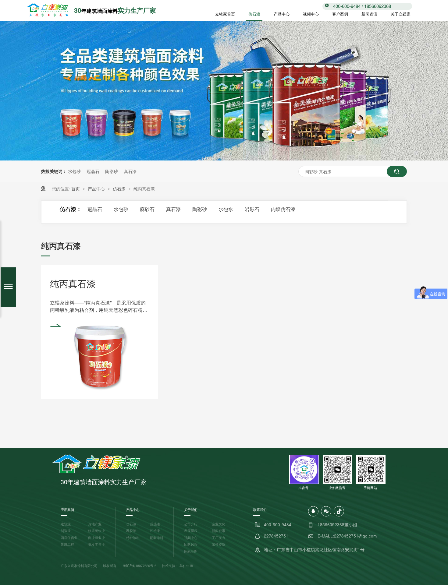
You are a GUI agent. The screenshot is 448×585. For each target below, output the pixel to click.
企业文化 (218, 523)
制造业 (66, 530)
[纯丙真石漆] (99, 355)
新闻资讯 (369, 14)
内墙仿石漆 (283, 209)
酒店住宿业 (69, 537)
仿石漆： (71, 209)
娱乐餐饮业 (96, 530)
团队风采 (190, 544)
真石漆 (130, 171)
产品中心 (282, 14)
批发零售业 (96, 544)
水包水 (226, 209)
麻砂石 (147, 209)
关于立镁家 (401, 14)
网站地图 (190, 551)
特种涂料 (133, 537)
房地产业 (94, 523)
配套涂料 (156, 537)
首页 (76, 188)
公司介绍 (190, 523)
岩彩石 (252, 209)
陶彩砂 (111, 171)
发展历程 (190, 530)
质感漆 (155, 523)
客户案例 (340, 14)
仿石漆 (254, 14)
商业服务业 (96, 537)
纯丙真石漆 (144, 188)
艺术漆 (155, 530)
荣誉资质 (218, 544)
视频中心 (311, 14)
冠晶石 (93, 171)
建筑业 (66, 523)
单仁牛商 (186, 565)
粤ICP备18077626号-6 (139, 565)
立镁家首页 (225, 14)
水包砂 (74, 171)
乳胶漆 (131, 530)
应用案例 (67, 509)
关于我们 (190, 509)
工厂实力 (218, 537)
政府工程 (67, 544)
